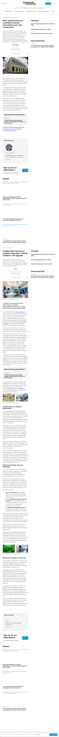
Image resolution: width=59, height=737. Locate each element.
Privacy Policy (37, 734)
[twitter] (15, 53)
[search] (6, 3)
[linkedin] (13, 53)
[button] (3, 3)
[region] (29, 734)
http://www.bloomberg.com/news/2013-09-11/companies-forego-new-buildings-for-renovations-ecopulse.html (13, 129)
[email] (19, 53)
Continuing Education (31, 11)
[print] (27, 53)
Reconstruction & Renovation (9, 17)
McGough (22, 388)
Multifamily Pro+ (9, 11)
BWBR (15, 268)
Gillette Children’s (20, 312)
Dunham (10, 388)
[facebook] (11, 53)
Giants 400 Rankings (19, 11)
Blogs (52, 11)
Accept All (53, 734)
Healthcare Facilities (7, 247)
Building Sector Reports (44, 11)
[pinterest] (17, 53)
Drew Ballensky (15, 44)
